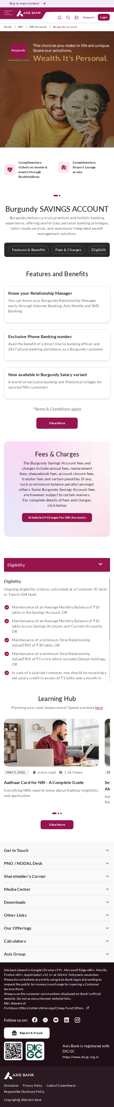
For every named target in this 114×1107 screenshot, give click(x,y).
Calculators (15, 940)
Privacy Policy (32, 1085)
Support (89, 17)
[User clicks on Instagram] (77, 1020)
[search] (68, 17)
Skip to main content (24, 3)
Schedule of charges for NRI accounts (57, 517)
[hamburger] (8, 14)
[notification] (60, 17)
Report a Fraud (31, 1033)
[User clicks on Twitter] (45, 1020)
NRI (20, 26)
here (99, 707)
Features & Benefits (28, 249)
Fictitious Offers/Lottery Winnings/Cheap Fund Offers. (44, 1008)
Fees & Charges (68, 249)
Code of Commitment (61, 1085)
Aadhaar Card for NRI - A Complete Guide (44, 782)
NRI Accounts (38, 26)
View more (57, 825)
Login (103, 17)
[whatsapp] (76, 17)
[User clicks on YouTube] (56, 1020)
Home (7, 26)
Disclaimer (11, 1085)
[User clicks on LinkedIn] (66, 1020)
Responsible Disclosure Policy (24, 1091)
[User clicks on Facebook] (35, 1020)
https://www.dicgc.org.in (81, 1057)
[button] (56, 195)
